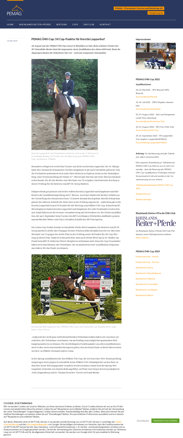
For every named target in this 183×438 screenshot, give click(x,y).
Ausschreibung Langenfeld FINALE (151, 142)
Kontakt (105, 24)
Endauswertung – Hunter (147, 256)
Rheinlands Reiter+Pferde (35, 24)
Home (10, 24)
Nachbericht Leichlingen (146, 289)
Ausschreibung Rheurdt (146, 96)
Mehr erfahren (142, 237)
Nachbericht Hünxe (144, 267)
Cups (75, 24)
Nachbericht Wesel (144, 295)
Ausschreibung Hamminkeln (148, 109)
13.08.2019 (12, 41)
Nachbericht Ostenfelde (147, 284)
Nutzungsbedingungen (37, 424)
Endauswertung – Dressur (148, 262)
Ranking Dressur (143, 194)
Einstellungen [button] (143, 420)
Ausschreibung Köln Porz (147, 130)
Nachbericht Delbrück (145, 278)
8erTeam (61, 24)
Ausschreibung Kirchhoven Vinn (150, 121)
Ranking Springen (143, 199)
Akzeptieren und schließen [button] (165, 420)
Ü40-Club (88, 24)
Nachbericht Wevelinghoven (148, 273)
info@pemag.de (156, 13)
